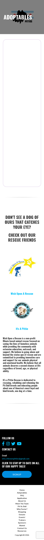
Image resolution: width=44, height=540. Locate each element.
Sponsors (22, 523)
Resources (22, 531)
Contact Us (22, 528)
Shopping (22, 512)
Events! (22, 517)
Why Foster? (22, 509)
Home (22, 490)
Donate (22, 514)
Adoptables (22, 493)
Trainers (22, 520)
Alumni (22, 525)
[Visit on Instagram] (8, 444)
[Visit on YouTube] (19, 444)
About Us (22, 501)
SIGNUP (17, 474)
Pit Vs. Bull (22, 506)
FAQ (22, 495)
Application (22, 498)
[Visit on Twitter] (13, 444)
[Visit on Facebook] (3, 444)
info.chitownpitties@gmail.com (15, 458)
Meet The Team (22, 503)
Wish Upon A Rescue (22, 293)
